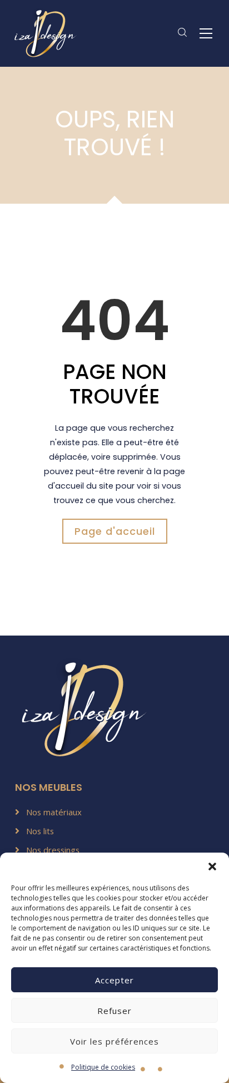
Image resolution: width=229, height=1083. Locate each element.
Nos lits (40, 830)
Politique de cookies (103, 1067)
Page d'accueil (114, 531)
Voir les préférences (114, 1041)
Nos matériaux (54, 812)
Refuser (114, 1010)
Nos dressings (52, 849)
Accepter (114, 980)
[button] (212, 866)
